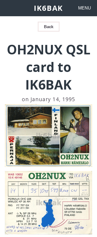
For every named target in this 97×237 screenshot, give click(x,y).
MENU (84, 8)
